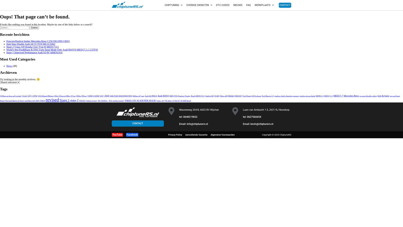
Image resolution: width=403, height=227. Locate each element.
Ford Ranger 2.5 (268, 96)
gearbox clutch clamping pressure (286, 96)
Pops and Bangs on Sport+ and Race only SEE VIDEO (25, 101)
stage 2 (74, 100)
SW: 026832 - (103, 101)
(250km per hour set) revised (10, 96)
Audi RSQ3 (163, 95)
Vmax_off (160, 101)
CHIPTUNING (172, 5)
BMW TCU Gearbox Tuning (180, 96)
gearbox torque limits (307, 96)
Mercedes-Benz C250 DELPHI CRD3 (38, 41)
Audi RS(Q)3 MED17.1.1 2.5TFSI (52, 49)
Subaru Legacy (91, 101)
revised (52, 99)
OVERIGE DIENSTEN (197, 5)
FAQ (248, 5)
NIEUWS (237, 5)
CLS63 (216, 96)
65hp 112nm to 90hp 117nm (65, 96)
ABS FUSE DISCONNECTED (121, 96)
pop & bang (383, 95)
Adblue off (137, 96)
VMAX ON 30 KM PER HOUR (140, 100)
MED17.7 (338, 95)
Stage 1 (65, 100)
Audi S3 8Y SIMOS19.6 (34, 52)
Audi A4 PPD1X (151, 96)
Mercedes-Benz (351, 95)
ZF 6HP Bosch (185, 101)
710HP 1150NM (93, 96)
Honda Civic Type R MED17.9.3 (32, 47)
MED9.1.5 (320, 96)
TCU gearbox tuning (116, 101)
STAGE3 (82, 101)
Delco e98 (223, 96)
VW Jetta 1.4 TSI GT (172, 101)
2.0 (29, 95)
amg (142, 96)
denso (231, 95)
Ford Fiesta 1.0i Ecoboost (252, 96)
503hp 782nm (81, 96)
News (9, 66)
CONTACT (285, 5)
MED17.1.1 (328, 96)
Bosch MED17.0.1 (197, 96)
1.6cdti (24, 96)
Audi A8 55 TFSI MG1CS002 (30, 44)
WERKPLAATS (262, 5)
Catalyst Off (209, 96)
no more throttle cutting (368, 96)
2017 (102, 96)
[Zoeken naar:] (15, 27)
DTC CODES (223, 5)
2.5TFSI (34, 96)
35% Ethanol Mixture (46, 96)
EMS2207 (238, 96)
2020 (106, 95)
